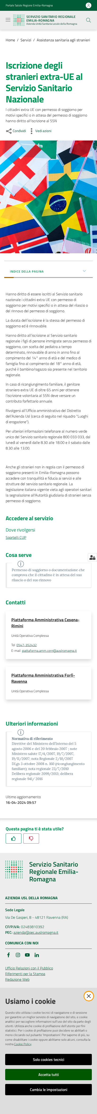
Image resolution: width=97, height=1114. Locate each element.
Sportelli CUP (16, 537)
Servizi (25, 40)
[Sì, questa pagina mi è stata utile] (13, 838)
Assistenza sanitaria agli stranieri (63, 40)
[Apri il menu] (8, 20)
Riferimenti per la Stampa (25, 974)
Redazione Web (17, 979)
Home (10, 40)
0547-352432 (26, 645)
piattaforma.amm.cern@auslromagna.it (49, 650)
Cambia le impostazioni (48, 1089)
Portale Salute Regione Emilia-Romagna (29, 5)
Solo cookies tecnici (48, 1059)
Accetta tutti (48, 1074)
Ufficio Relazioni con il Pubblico (29, 968)
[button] (88, 20)
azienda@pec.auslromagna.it (35, 932)
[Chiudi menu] (80, 9)
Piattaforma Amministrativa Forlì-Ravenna (43, 678)
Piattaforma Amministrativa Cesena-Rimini (45, 623)
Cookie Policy (22, 1044)
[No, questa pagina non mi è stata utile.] (31, 838)
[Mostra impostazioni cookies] (92, 557)
